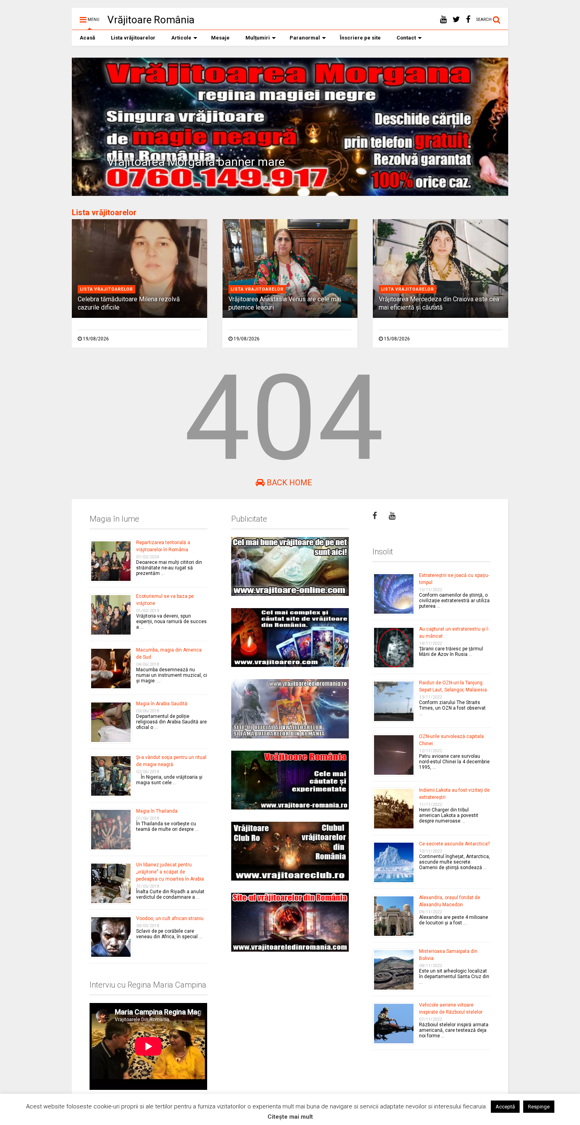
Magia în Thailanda (157, 811)
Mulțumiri (257, 38)
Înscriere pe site (360, 38)
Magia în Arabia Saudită (161, 703)
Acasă (87, 38)
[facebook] (468, 19)
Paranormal (305, 38)
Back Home (288, 482)
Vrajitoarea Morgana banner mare (196, 161)
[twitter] (456, 19)
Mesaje (220, 38)
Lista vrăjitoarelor (133, 38)
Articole (181, 38)
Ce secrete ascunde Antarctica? (454, 844)
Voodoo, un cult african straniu (170, 918)
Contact (406, 38)
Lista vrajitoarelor (106, 289)
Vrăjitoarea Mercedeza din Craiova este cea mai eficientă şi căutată (439, 303)
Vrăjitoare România (151, 20)
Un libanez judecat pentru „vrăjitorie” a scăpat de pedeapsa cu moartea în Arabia (170, 872)
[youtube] (443, 19)
